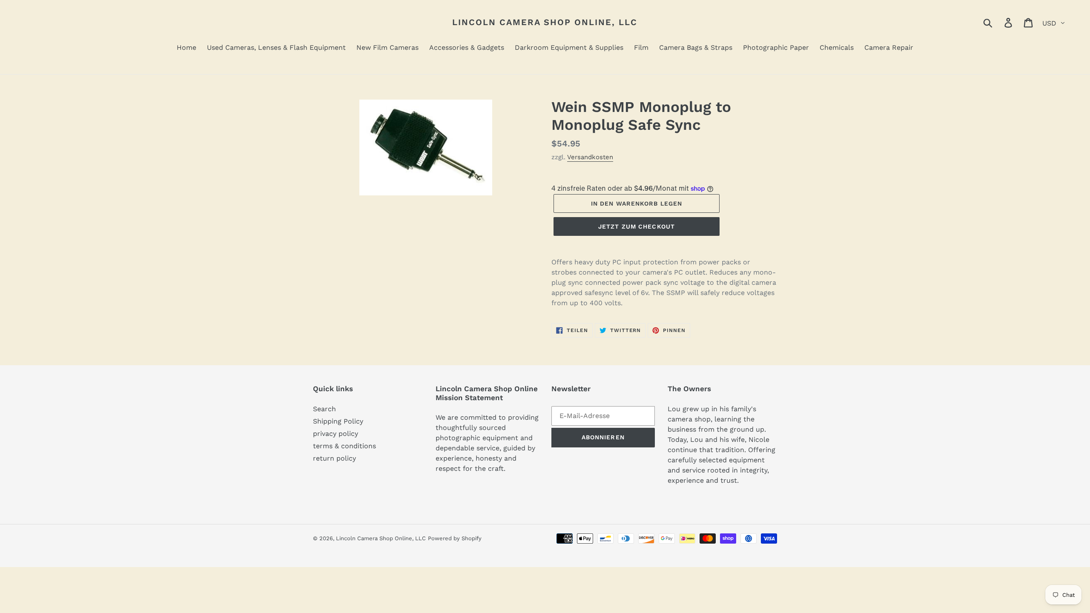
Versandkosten (590, 157)
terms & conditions (344, 446)
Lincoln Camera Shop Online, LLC (544, 22)
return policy (334, 458)
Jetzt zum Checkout (636, 226)
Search (324, 409)
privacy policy (335, 434)
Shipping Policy (338, 421)
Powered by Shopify (455, 538)
